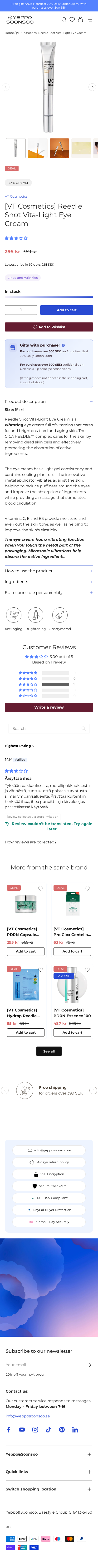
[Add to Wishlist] (40, 888)
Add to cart (67, 310)
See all (49, 1051)
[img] (16, 771)
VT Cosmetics (16, 196)
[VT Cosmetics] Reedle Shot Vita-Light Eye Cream (51, 33)
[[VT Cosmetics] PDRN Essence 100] (72, 984)
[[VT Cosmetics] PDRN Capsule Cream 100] (25, 903)
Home (9, 33)
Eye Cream (18, 182)
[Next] (92, 87)
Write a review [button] (49, 707)
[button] (79, 19)
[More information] (63, 345)
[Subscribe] (86, 1364)
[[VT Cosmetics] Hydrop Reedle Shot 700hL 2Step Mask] (25, 984)
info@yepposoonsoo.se (28, 1416)
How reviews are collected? (31, 842)
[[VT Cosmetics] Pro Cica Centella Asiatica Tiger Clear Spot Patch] (72, 903)
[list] (49, 87)
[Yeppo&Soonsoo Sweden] (49, 1287)
